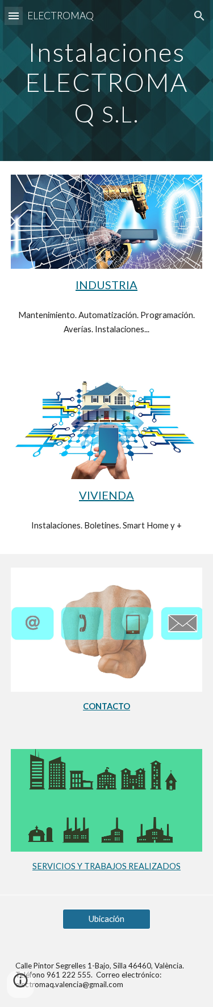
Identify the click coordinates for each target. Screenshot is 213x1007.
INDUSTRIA (106, 284)
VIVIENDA (106, 495)
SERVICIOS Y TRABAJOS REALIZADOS (106, 866)
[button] (13, 15)
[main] (107, 80)
